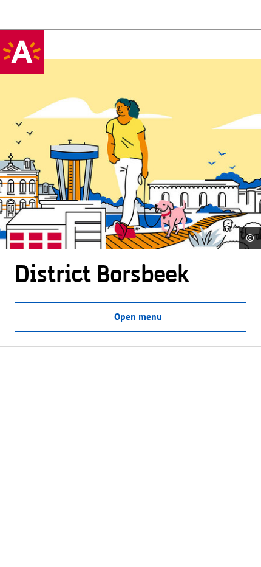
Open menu (138, 316)
